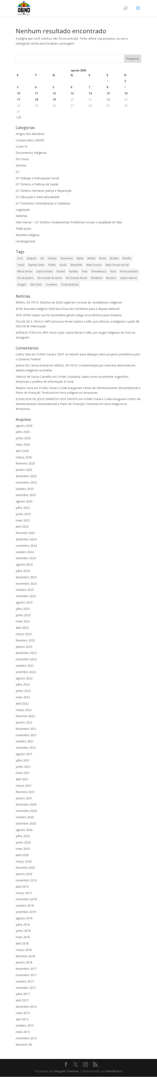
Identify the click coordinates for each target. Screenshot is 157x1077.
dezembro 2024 (26, 539)
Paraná (61, 271)
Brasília (127, 258)
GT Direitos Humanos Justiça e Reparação (44, 191)
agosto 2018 (24, 918)
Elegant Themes (66, 1071)
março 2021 (24, 785)
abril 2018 (22, 943)
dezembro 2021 (26, 729)
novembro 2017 (26, 975)
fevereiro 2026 (25, 463)
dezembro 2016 (26, 1007)
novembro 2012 (26, 1038)
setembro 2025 (26, 495)
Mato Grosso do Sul (117, 265)
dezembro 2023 (26, 577)
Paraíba (73, 271)
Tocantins (51, 284)
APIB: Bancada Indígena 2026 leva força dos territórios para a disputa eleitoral (67, 309)
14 (90, 93)
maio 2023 (23, 621)
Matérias (21, 216)
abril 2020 (22, 855)
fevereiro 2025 (25, 533)
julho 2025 (23, 508)
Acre (20, 258)
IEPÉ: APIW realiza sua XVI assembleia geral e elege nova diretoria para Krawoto (69, 315)
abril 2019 (22, 887)
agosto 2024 (24, 564)
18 (36, 99)
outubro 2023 (25, 590)
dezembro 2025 (26, 476)
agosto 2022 (24, 678)
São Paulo (36, 284)
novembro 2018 (26, 899)
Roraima (111, 278)
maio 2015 (23, 1013)
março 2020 (24, 861)
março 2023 (24, 634)
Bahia (80, 258)
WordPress (114, 1071)
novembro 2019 (26, 880)
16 (126, 93)
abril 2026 (22, 451)
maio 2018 (23, 937)
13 (72, 93)
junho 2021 (23, 767)
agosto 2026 (24, 426)
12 (54, 93)
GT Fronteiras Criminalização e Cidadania (43, 203)
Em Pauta (22, 159)
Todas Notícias (69, 284)
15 (108, 93)
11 (36, 93)
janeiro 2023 (24, 647)
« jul (18, 117)
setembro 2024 (26, 558)
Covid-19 (21, 146)
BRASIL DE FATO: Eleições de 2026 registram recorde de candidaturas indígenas (69, 302)
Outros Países (44, 271)
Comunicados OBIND (30, 140)
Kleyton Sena (24, 388)
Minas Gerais (24, 271)
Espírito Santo (36, 265)
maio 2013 (23, 1032)
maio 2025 (23, 520)
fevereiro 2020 (25, 867)
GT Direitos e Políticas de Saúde (37, 184)
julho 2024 (23, 571)
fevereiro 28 (24, 1044)
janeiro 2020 (24, 874)
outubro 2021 (25, 741)
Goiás (63, 265)
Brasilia (114, 258)
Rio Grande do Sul (76, 278)
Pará (84, 271)
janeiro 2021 (24, 798)
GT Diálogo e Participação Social (37, 178)
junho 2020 (23, 842)
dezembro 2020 (26, 804)
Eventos (21, 165)
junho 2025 (23, 514)
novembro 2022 (26, 659)
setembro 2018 (26, 912)
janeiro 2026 (24, 470)
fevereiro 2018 (25, 956)
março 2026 (24, 457)
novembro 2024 (26, 546)
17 (18, 99)
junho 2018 (23, 931)
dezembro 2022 (26, 653)
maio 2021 (23, 773)
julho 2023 (23, 609)
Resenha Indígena (27, 235)
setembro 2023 (26, 596)
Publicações (23, 228)
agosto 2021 (24, 754)
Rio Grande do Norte (50, 278)
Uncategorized (25, 241)
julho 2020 (23, 836)
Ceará (20, 265)
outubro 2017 (25, 981)
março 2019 (24, 893)
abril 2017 (22, 1000)
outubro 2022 (25, 665)
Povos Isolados (129, 271)
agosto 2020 (24, 830)
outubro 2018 (25, 905)
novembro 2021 (26, 735)
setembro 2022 (26, 672)
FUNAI (52, 265)
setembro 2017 (26, 988)
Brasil (102, 258)
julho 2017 (23, 994)
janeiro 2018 (24, 962)
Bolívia (91, 258)
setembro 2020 (26, 823)
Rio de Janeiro (25, 278)
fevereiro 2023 (25, 640)
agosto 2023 (24, 602)
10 (18, 93)
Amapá (52, 258)
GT (18, 172)
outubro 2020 (25, 817)
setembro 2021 (26, 748)
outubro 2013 (25, 1025)
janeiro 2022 (24, 722)
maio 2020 (23, 849)
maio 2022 (23, 697)
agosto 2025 (24, 501)
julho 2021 (23, 760)
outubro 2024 (25, 552)
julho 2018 (23, 924)
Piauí (113, 271)
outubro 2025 (25, 489)
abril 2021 (22, 779)
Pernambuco (98, 271)
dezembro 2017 (26, 969)
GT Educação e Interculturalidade (37, 197)
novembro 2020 (26, 811)
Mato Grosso (94, 265)
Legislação (23, 210)
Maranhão (76, 265)
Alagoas (31, 258)
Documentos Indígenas (31, 153)
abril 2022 (22, 703)
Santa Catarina (128, 278)
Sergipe (21, 284)
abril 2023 (22, 628)
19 (54, 99)
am (42, 258)
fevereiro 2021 (25, 792)
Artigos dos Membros (30, 134)
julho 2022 (23, 684)
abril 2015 (22, 1019)
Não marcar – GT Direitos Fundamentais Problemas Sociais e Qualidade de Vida (69, 222)
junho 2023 (23, 615)
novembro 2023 (26, 583)
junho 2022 (23, 691)
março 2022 (24, 710)
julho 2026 (23, 432)
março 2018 (24, 950)
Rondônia (96, 278)
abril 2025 (22, 526)
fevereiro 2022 (25, 716)
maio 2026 (23, 444)
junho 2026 (23, 438)
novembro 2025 (26, 482)
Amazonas (67, 258)
